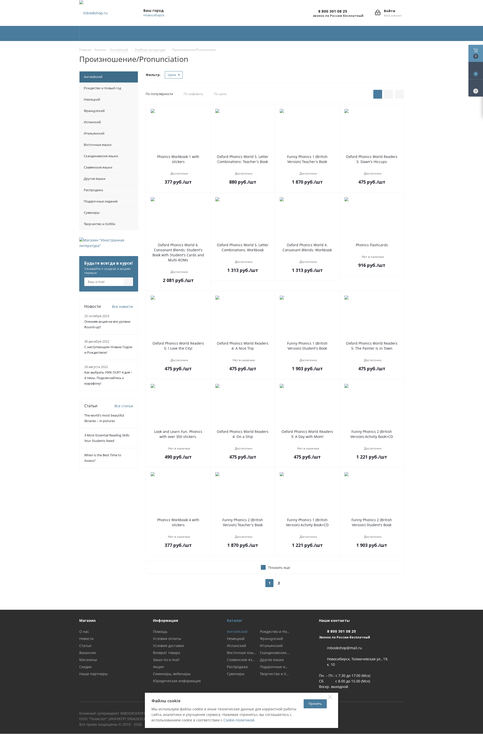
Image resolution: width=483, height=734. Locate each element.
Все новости (122, 306)
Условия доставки (168, 645)
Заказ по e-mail (166, 659)
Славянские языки (242, 660)
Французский (271, 638)
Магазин (87, 620)
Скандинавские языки (275, 652)
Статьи (85, 645)
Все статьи (123, 405)
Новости (86, 638)
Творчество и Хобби (275, 674)
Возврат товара (166, 652)
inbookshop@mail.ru (344, 647)
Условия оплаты (167, 638)
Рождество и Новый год (275, 631)
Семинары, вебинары (172, 673)
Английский (237, 631)
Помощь (160, 631)
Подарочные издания (275, 667)
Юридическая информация (177, 680)
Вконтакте (400, 714)
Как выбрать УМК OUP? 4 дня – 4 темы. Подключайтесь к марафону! (108, 378)
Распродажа (237, 667)
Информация (165, 620)
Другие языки (272, 660)
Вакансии (87, 652)
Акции (158, 666)
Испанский (236, 645)
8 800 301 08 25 (332, 11)
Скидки (85, 666)
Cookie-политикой (238, 720)
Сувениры (236, 674)
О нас (84, 631)
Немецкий (236, 638)
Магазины (88, 659)
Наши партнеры (93, 673)
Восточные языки (242, 652)
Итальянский (271, 645)
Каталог (234, 620)
